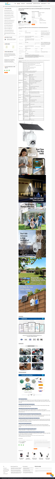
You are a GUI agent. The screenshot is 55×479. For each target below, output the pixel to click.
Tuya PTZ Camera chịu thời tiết (40, 435)
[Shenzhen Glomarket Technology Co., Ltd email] (5, 70)
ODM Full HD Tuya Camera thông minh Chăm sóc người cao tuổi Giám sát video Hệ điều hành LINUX (34, 458)
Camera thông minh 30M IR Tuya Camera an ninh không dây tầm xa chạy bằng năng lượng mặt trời (24, 25)
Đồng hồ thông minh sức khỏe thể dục (9, 33)
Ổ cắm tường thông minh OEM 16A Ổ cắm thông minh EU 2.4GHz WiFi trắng (28, 472)
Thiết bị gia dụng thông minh (8, 30)
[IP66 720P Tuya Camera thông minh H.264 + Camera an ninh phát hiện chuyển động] (41, 455)
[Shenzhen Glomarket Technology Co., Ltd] (7, 3)
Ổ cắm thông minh (6, 18)
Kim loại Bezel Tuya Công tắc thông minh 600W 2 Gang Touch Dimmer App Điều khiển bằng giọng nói (16, 468)
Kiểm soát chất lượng (36, 3)
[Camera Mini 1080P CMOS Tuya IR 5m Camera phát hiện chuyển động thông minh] (28, 455)
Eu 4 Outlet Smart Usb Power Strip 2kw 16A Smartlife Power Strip (28, 470)
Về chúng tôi (23, 3)
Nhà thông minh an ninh (7, 10)
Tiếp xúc (33, 24)
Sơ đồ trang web (5, 473)
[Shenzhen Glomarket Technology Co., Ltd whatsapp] (7, 70)
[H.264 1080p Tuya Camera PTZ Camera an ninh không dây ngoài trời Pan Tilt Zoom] (21, 455)
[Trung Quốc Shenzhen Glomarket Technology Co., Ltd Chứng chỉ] (6, 46)
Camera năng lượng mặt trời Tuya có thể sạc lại (25, 436)
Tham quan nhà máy (29, 3)
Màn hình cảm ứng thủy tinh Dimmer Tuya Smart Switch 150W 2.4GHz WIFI (16, 470)
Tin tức (49, 3)
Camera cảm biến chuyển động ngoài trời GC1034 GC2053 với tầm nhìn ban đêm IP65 (47, 458)
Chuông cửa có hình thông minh (8, 20)
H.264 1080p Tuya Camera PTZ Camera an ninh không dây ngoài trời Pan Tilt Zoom (21, 458)
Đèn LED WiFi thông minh (7, 25)
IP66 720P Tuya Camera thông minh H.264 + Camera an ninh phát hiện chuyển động (41, 458)
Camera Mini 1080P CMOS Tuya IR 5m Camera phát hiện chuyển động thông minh (27, 458)
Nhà (15, 3)
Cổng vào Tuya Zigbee (7, 28)
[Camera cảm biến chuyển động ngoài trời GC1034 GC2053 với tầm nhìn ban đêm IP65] (47, 455)
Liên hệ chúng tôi (43, 3)
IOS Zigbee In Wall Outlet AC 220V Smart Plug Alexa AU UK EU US (28, 468)
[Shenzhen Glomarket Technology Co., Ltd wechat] (10, 70)
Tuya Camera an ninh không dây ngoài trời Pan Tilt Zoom (28, 435)
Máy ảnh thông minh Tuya (11, 6)
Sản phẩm (18, 3)
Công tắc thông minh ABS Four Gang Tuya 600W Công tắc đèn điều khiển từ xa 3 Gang (16, 473)
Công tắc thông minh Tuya (8, 13)
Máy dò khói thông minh (7, 23)
